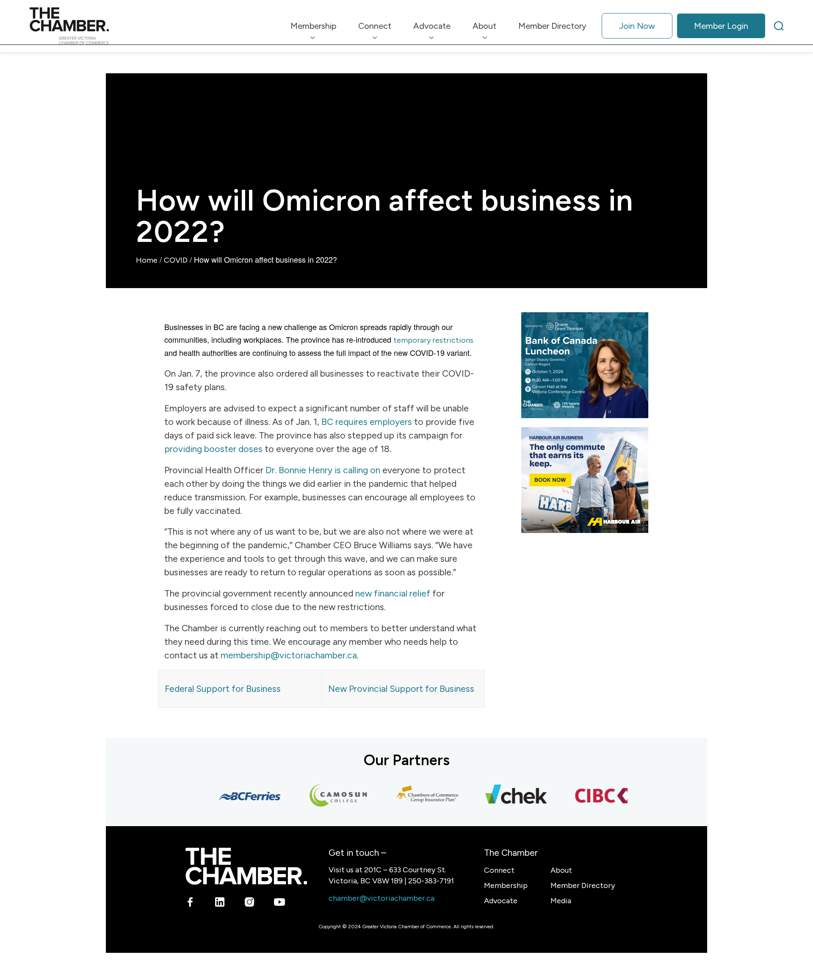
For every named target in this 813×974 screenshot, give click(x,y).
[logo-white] (246, 866)
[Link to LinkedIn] (220, 903)
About (561, 870)
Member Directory (582, 885)
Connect (499, 870)
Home (147, 260)
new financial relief (391, 593)
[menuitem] (313, 25)
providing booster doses (213, 449)
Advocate (500, 900)
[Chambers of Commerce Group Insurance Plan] (417, 796)
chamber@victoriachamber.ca (381, 898)
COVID (176, 260)
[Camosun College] (328, 796)
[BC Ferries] (239, 796)
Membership (506, 885)
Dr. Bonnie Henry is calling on (322, 470)
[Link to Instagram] (249, 903)
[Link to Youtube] (279, 903)
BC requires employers (366, 421)
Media (560, 900)
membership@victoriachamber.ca (289, 655)
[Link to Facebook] (190, 903)
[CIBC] (595, 796)
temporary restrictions (433, 340)
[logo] (69, 25)
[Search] (778, 25)
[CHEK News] (506, 796)
